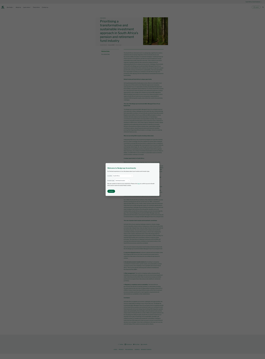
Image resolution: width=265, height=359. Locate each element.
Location (109, 175)
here (139, 183)
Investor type (110, 180)
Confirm (111, 191)
